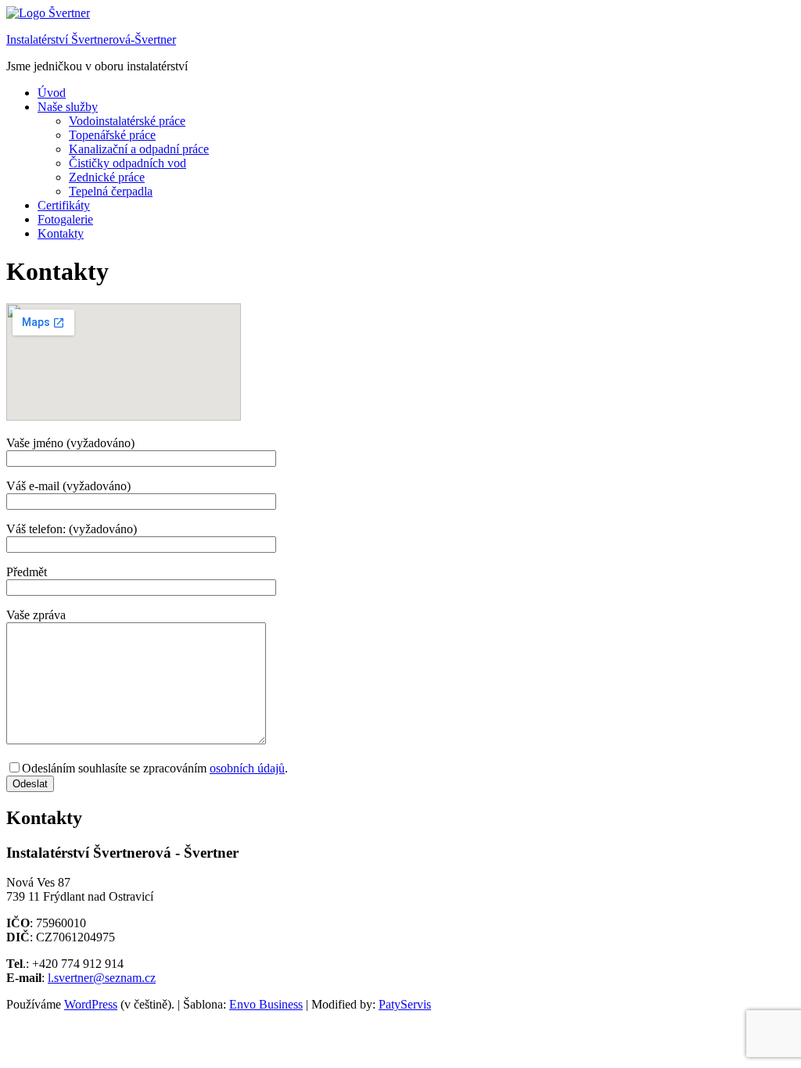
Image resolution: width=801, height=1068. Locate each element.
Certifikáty (64, 205)
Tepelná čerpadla (111, 191)
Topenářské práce (112, 135)
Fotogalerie (65, 219)
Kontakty (61, 233)
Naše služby (68, 106)
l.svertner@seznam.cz (102, 977)
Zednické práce (107, 177)
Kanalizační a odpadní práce (139, 149)
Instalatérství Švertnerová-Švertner (91, 39)
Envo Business (266, 1004)
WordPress (90, 1004)
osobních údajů (247, 768)
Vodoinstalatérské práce (127, 120)
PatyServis (405, 1004)
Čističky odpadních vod (127, 163)
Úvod (52, 92)
